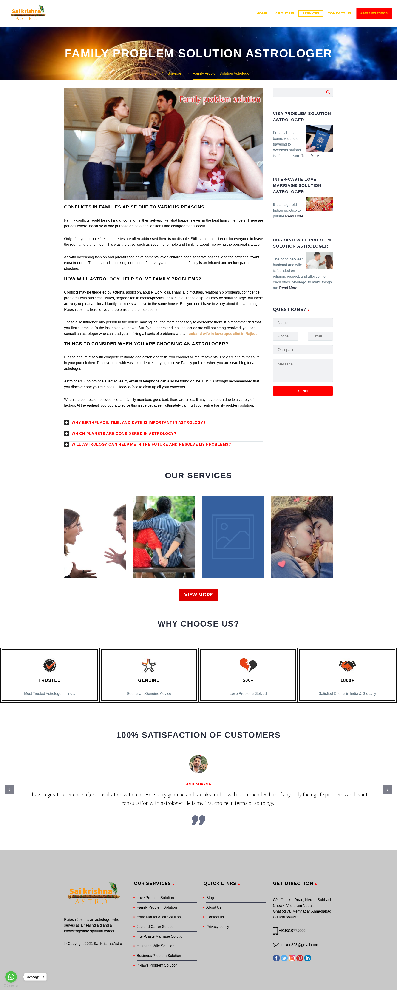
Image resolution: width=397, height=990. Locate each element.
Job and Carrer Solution (156, 927)
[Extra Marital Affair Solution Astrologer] (164, 537)
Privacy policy (217, 927)
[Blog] (233, 537)
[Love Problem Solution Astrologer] (302, 537)
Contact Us (339, 13)
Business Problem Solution (159, 956)
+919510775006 (372, 13)
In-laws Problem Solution (157, 965)
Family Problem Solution (157, 907)
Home (261, 13)
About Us (284, 13)
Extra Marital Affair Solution (159, 917)
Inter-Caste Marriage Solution (160, 936)
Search (328, 92)
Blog (210, 898)
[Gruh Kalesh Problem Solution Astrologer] (95, 537)
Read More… (312, 156)
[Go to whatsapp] (11, 977)
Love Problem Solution (155, 898)
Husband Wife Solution (155, 946)
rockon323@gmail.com (298, 945)
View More (198, 594)
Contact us (215, 917)
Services (310, 13)
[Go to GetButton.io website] (11, 985)
